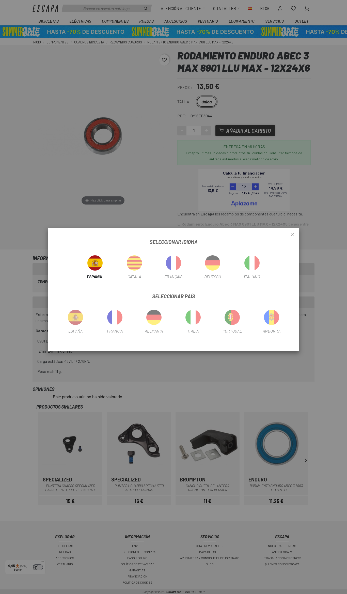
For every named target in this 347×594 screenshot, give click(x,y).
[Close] (292, 235)
